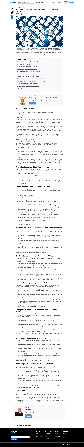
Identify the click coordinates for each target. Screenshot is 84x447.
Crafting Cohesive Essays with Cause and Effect (29, 76)
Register (71, 2)
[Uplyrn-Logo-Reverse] (13, 2)
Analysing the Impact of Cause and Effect (27, 83)
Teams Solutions (48, 433)
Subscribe (14, 439)
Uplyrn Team (24, 13)
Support (47, 444)
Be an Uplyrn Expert (59, 2)
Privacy (43, 444)
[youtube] (69, 444)
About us (37, 433)
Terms (39, 444)
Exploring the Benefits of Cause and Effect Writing (29, 71)
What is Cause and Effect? (23, 64)
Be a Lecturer (57, 433)
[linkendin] (67, 444)
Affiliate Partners (39, 436)
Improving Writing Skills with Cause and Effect (28, 86)
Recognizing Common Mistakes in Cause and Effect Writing (31, 81)
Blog (46, 436)
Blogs (48, 2)
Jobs (42, 2)
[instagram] (65, 444)
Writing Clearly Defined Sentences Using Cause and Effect (31, 74)
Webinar (45, 2)
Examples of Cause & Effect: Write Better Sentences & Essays (32, 61)
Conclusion (20, 88)
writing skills (48, 54)
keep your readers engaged (49, 217)
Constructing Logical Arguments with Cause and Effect (30, 78)
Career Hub (47, 438)
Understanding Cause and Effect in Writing (27, 69)
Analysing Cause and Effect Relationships (27, 66)
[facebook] (62, 444)
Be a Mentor (65, 433)
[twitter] (63, 444)
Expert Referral (57, 436)
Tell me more (32, 103)
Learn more (28, 416)
